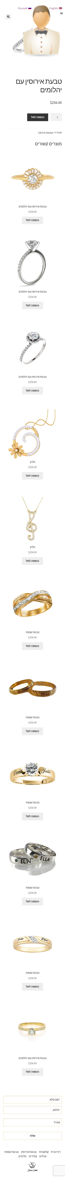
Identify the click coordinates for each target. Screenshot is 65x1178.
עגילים (42, 1156)
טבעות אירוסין (45, 132)
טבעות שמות (11, 1152)
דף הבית (55, 1152)
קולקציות (44, 1152)
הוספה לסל (37, 117)
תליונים (22, 1156)
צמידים (33, 1156)
